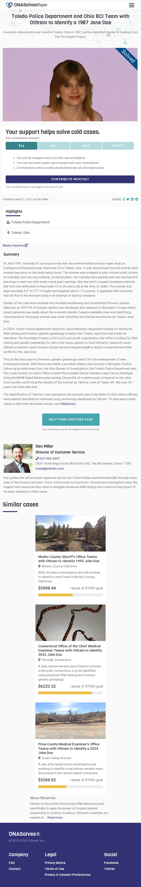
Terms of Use (54, 869)
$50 (54, 145)
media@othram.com (49, 468)
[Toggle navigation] (132, 5)
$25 (21, 145)
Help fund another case (71, 419)
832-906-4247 (49, 458)
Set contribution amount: (23, 138)
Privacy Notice (55, 863)
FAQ (12, 863)
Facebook (111, 863)
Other (118, 145)
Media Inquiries (14, 245)
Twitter (109, 869)
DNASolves (68, 404)
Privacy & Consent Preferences (68, 875)
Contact (15, 869)
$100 (86, 145)
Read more (54, 817)
